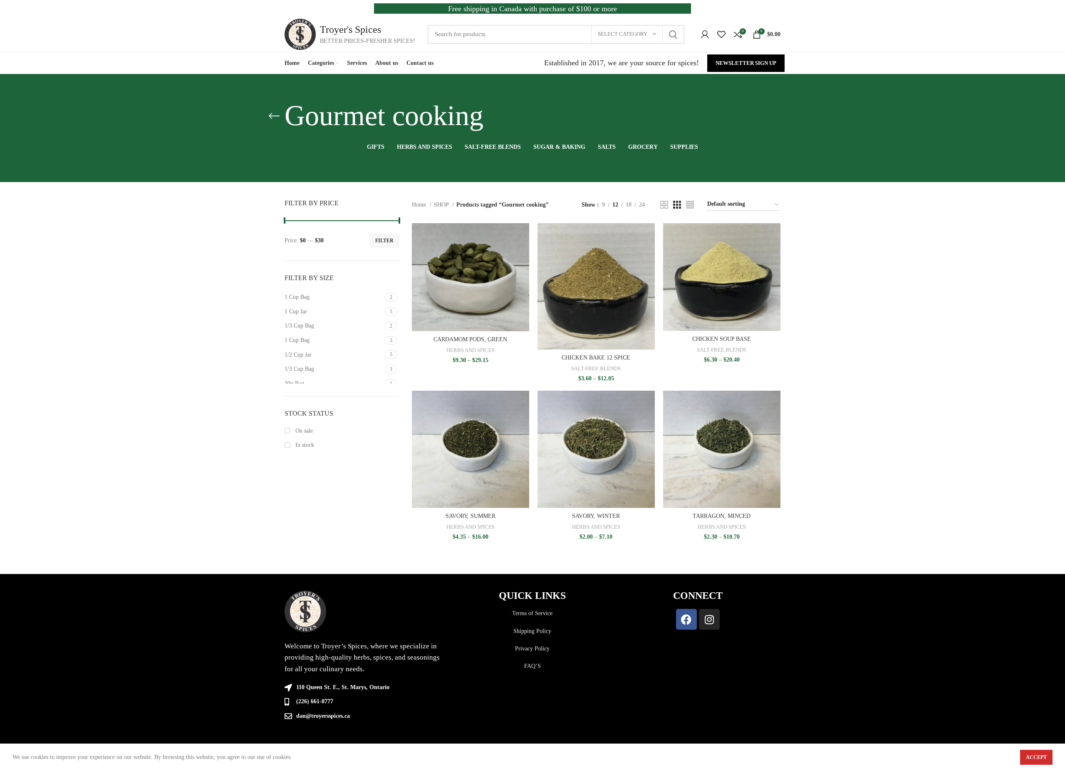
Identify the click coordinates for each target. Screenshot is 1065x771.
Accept (1036, 757)
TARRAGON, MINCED (721, 516)
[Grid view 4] (690, 205)
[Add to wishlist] (523, 274)
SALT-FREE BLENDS (596, 368)
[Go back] (274, 116)
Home (420, 205)
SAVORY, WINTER (596, 516)
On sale (303, 431)
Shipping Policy (532, 631)
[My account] (705, 34)
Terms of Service (532, 613)
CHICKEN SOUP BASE (721, 339)
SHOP (442, 205)
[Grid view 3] (677, 205)
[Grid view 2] (664, 205)
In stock (304, 445)
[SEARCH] (673, 34)
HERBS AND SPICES (470, 350)
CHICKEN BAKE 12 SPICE (596, 358)
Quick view (523, 255)
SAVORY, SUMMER (470, 516)
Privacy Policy (532, 648)
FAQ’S (532, 666)
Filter (384, 241)
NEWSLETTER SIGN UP (746, 63)
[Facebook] (686, 619)
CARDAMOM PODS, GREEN (470, 339)
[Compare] (523, 236)
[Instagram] (709, 619)
